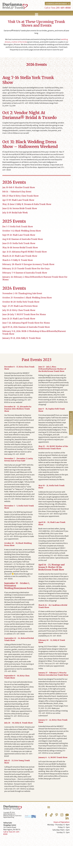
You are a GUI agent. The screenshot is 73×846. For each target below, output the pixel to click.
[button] (36, 14)
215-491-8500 (63, 7)
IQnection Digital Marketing (12, 816)
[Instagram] (61, 815)
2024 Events (14, 288)
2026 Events (14, 182)
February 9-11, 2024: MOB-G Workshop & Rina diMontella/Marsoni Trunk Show (34, 332)
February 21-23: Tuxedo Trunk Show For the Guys (26, 268)
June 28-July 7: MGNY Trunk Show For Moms (24, 314)
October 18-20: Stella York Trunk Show (20, 302)
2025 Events (14, 221)
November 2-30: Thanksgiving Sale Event (22, 293)
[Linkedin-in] (67, 818)
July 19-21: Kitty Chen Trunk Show (18, 310)
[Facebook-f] (46, 815)
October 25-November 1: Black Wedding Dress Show (27, 297)
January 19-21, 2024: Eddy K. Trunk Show (21, 338)
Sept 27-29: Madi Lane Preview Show (20, 306)
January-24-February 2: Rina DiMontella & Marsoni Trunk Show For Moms (34, 278)
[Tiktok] (51, 815)
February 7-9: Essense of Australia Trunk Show (24, 273)
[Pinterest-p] (56, 815)
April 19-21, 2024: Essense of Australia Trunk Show (26, 327)
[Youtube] (67, 815)
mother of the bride (19, 42)
